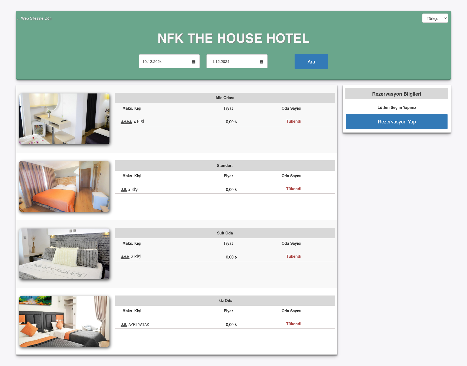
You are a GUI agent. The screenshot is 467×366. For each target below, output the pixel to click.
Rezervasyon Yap (397, 121)
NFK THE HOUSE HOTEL (234, 37)
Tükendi (293, 121)
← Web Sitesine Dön (34, 18)
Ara (311, 61)
